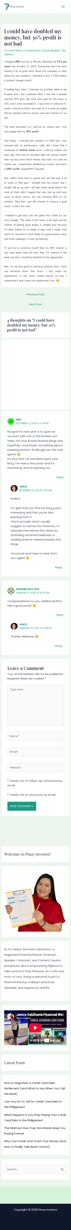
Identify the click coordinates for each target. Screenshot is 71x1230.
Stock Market (51, 50)
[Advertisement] (35, 374)
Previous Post (36, 294)
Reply (60, 477)
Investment (33, 50)
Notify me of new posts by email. (33, 795)
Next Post (35, 304)
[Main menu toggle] (63, 7)
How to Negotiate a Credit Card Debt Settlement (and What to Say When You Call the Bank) (34, 1088)
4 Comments (13, 50)
